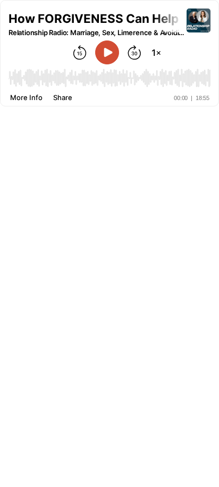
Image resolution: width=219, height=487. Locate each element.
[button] (98, 18)
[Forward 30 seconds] (134, 52)
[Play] (107, 52)
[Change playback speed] (156, 52)
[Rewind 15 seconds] (79, 52)
